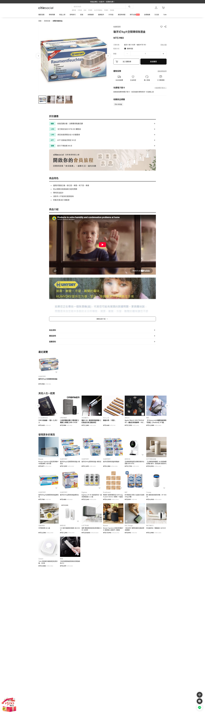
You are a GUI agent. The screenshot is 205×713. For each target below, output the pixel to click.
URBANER (63, 418)
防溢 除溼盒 (118, 104)
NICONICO (150, 525)
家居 (40, 21)
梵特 (61, 559)
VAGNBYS (85, 418)
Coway (148, 492)
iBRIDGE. (128, 459)
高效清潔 (47, 21)
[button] (42, 100)
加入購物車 (127, 61)
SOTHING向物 (151, 459)
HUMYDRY (42, 376)
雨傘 (85, 10)
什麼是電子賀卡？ (161, 88)
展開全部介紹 (101, 319)
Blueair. (40, 459)
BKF (126, 492)
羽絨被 (112, 10)
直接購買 (153, 61)
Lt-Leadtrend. (43, 418)
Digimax (84, 492)
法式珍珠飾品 (98, 10)
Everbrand (107, 492)
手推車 (90, 10)
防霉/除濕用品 (57, 21)
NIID (147, 418)
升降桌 (80, 10)
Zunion (40, 559)
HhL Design (129, 525)
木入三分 (106, 418)
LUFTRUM (85, 525)
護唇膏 (74, 10)
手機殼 (106, 10)
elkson (127, 418)
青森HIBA (41, 525)
